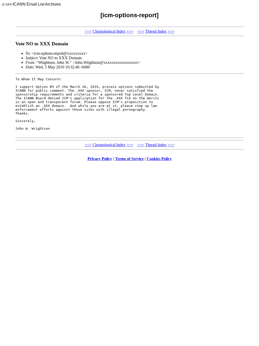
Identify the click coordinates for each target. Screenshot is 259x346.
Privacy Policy (100, 159)
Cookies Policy (159, 159)
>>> (129, 31)
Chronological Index (109, 31)
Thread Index (156, 31)
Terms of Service (129, 159)
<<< (88, 31)
